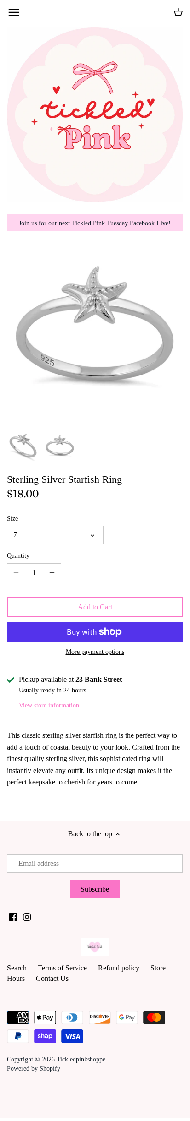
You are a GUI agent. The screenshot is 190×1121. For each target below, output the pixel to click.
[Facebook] (13, 917)
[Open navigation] (14, 12)
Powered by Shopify (33, 1068)
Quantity (18, 555)
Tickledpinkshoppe (81, 1059)
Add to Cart (95, 607)
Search (17, 968)
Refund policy (118, 968)
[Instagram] (27, 917)
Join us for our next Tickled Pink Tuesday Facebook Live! (95, 223)
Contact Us (52, 978)
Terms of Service (62, 968)
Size (12, 518)
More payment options (95, 651)
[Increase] (52, 573)
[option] (23, 446)
